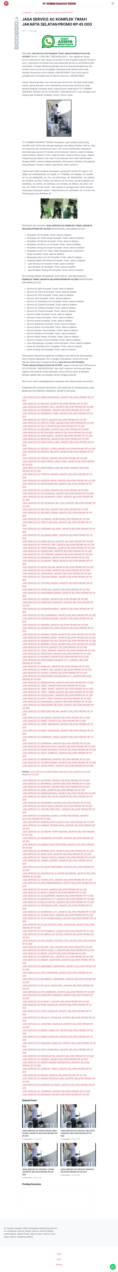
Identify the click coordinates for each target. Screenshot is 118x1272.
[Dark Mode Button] (112, 3)
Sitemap (59, 1264)
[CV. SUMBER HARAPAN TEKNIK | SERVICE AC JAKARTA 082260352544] (59, 3)
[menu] (6, 3)
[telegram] (17, 38)
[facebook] (17, 24)
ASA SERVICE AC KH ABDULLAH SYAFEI (43, 934)
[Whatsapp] (113, 1267)
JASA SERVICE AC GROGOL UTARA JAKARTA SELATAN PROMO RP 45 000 (38, 1172)
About (59, 1259)
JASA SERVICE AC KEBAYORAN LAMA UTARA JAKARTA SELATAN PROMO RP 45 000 (40, 1133)
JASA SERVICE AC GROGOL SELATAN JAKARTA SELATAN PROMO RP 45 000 (77, 1133)
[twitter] (17, 28)
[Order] (59, 47)
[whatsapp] (17, 33)
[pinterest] (17, 43)
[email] (17, 47)
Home (59, 1254)
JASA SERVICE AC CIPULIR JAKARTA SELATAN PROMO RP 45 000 (77, 1170)
